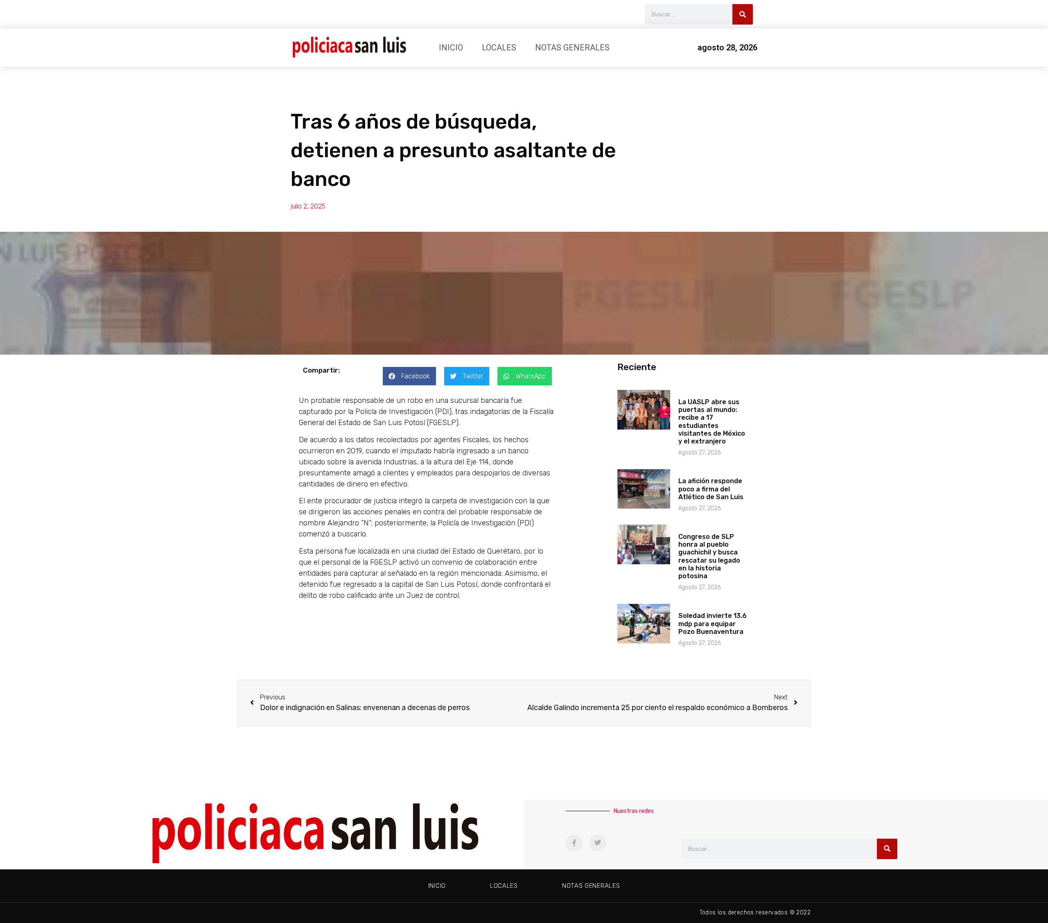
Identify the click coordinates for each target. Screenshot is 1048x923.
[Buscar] (742, 14)
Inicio (451, 47)
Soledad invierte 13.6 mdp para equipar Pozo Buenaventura (712, 623)
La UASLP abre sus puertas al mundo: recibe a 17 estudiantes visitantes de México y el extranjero (711, 421)
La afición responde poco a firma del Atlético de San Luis (710, 488)
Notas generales (572, 47)
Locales (499, 47)
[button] (409, 376)
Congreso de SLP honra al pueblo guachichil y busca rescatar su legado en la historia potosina (709, 556)
